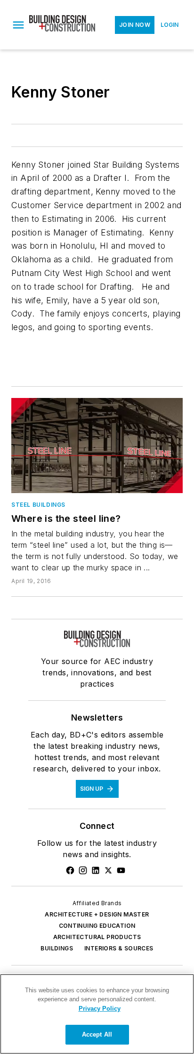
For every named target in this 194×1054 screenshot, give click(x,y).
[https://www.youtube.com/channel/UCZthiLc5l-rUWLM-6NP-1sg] (121, 870)
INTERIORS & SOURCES (119, 948)
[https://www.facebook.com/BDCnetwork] (70, 870)
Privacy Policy (100, 1008)
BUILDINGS (56, 948)
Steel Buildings (38, 504)
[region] (97, 1014)
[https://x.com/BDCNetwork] (108, 870)
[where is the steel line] (97, 445)
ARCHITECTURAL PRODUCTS (97, 936)
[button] (18, 25)
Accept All (97, 1034)
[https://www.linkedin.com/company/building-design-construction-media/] (95, 870)
